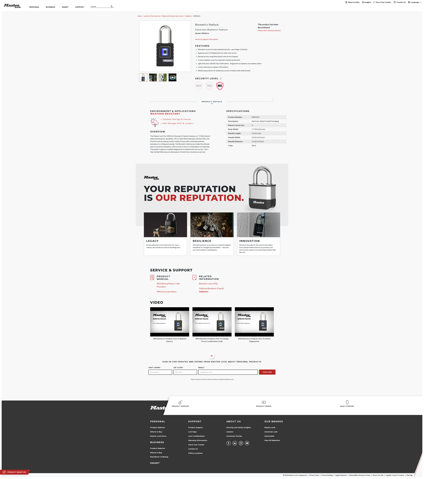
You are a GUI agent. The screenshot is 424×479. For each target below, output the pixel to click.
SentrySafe (269, 436)
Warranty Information (197, 440)
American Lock (270, 432)
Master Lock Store (158, 436)
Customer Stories (234, 436)
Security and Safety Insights (238, 428)
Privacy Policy (314, 475)
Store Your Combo (196, 445)
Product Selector (157, 428)
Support (195, 421)
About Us (233, 421)
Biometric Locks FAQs (208, 283)
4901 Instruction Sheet (166, 291)
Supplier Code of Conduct (395, 475)
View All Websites (272, 440)
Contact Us (193, 449)
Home (139, 16)
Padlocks (188, 16)
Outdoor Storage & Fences (177, 119)
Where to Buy (156, 432)
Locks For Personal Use (152, 16)
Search (93, 6)
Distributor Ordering (159, 457)
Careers (229, 432)
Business (157, 442)
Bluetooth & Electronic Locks (172, 16)
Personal (157, 421)
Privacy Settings (327, 475)
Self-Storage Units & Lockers (178, 123)
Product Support (195, 428)
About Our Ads (378, 475)
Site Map (410, 475)
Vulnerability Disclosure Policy (359, 475)
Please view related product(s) (269, 30)
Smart (155, 463)
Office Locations (195, 453)
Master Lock (269, 428)
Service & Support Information (206, 39)
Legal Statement (341, 475)
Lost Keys (192, 432)
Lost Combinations (196, 436)
